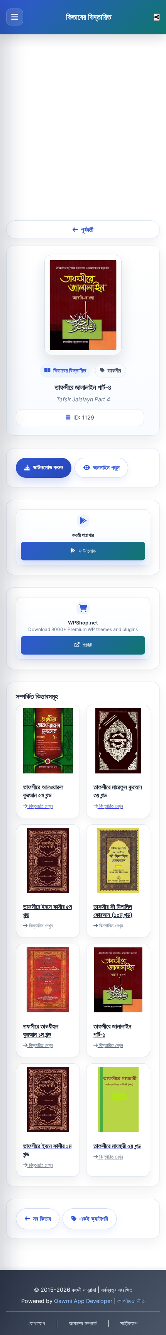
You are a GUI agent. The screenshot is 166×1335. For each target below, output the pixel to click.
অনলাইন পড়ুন (106, 467)
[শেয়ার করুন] (157, 17)
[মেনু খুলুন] (14, 16)
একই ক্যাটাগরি (94, 1218)
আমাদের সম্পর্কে (83, 1323)
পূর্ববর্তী (87, 229)
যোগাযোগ (37, 1323)
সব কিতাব (42, 1218)
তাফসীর (114, 370)
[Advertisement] (83, 127)
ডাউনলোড (87, 551)
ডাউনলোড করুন (48, 467)
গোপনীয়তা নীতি (131, 1301)
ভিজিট (87, 645)
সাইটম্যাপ (128, 1323)
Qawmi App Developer (83, 1301)
